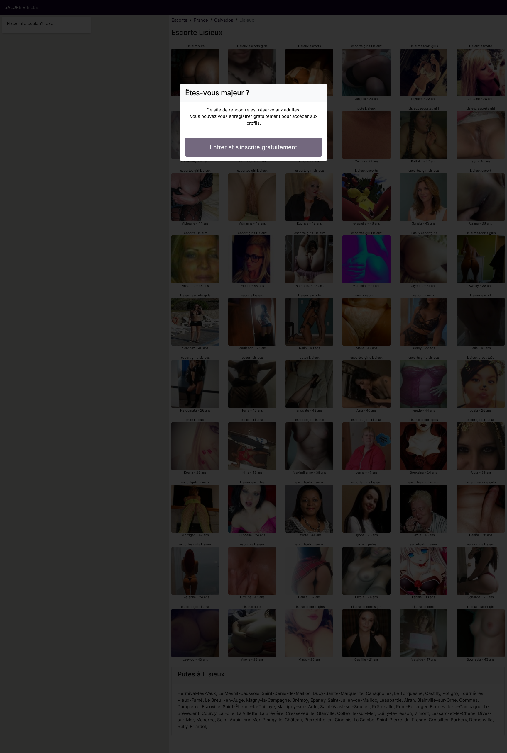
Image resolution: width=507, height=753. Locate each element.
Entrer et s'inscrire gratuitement (253, 147)
